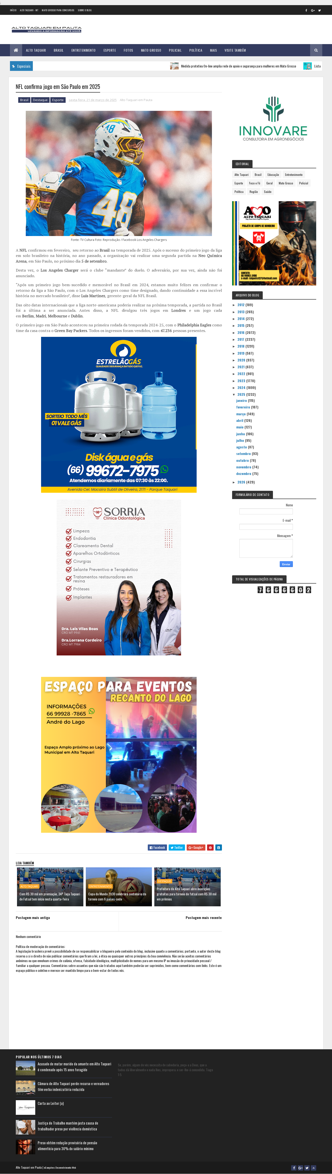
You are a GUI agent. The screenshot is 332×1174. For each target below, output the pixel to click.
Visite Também (235, 50)
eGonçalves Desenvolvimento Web (60, 1167)
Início (13, 10)
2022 (241, 373)
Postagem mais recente (204, 917)
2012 (241, 304)
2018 (241, 346)
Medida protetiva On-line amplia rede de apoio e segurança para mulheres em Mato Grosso (209, 65)
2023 (241, 380)
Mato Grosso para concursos (58, 10)
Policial (175, 50)
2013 (241, 311)
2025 (241, 394)
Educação (273, 174)
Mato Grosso (151, 50)
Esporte (110, 50)
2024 (241, 387)
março (241, 413)
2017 (241, 339)
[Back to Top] (313, 1168)
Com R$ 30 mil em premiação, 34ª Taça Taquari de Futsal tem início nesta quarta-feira (49, 896)
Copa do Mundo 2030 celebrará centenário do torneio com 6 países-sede (117, 896)
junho (241, 433)
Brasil (59, 50)
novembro (244, 466)
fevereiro (243, 406)
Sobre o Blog (85, 10)
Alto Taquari (36, 50)
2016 (241, 332)
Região (254, 191)
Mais (213, 50)
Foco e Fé (254, 183)
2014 (241, 318)
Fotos (128, 50)
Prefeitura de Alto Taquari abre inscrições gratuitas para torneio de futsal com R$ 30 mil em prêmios (186, 893)
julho (240, 440)
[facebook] (306, 10)
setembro (244, 453)
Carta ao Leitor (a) (51, 1103)
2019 (241, 353)
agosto (242, 446)
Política (195, 50)
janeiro (242, 400)
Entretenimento (83, 50)
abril (240, 420)
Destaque (40, 100)
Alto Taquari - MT (29, 10)
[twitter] (319, 10)
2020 (241, 359)
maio (240, 426)
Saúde (267, 191)
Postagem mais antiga (33, 917)
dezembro (244, 473)
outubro (243, 460)
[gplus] (313, 10)
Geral (269, 183)
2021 (241, 366)
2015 (241, 325)
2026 (241, 481)
